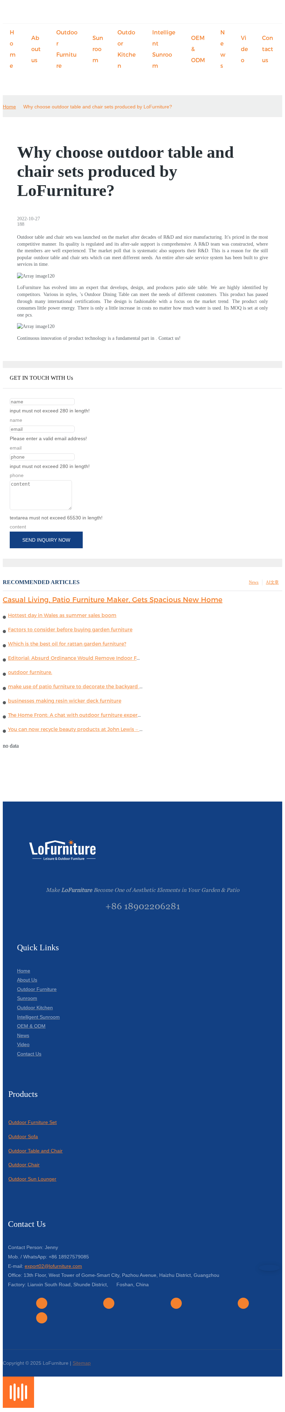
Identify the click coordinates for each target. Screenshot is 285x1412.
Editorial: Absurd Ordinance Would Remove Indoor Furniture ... (84, 658)
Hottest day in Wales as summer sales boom (62, 615)
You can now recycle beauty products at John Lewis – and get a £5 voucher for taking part (117, 729)
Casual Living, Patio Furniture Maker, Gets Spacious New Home (112, 600)
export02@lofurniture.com (53, 1266)
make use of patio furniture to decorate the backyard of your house (90, 686)
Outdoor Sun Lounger (32, 1179)
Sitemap (82, 1363)
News (254, 582)
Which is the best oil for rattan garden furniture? (67, 644)
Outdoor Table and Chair (35, 1151)
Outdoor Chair (24, 1164)
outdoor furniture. (30, 672)
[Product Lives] (18, 1406)
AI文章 (272, 582)
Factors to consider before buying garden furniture (70, 629)
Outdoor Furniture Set (32, 1122)
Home (9, 106)
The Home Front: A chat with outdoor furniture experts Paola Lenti (89, 715)
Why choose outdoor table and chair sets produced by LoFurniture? (97, 106)
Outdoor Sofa (23, 1136)
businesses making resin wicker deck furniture (64, 701)
